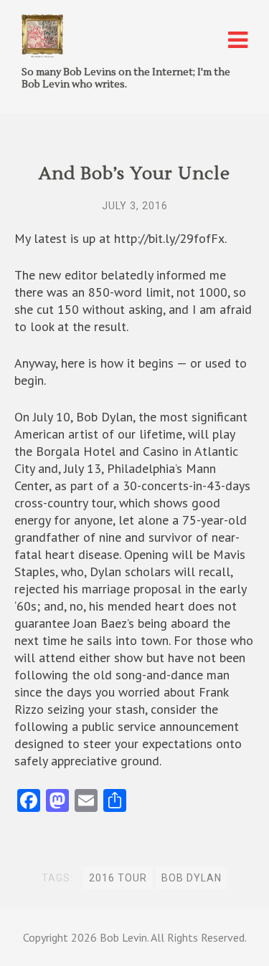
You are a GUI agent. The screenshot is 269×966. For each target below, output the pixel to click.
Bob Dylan (191, 878)
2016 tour (118, 878)
